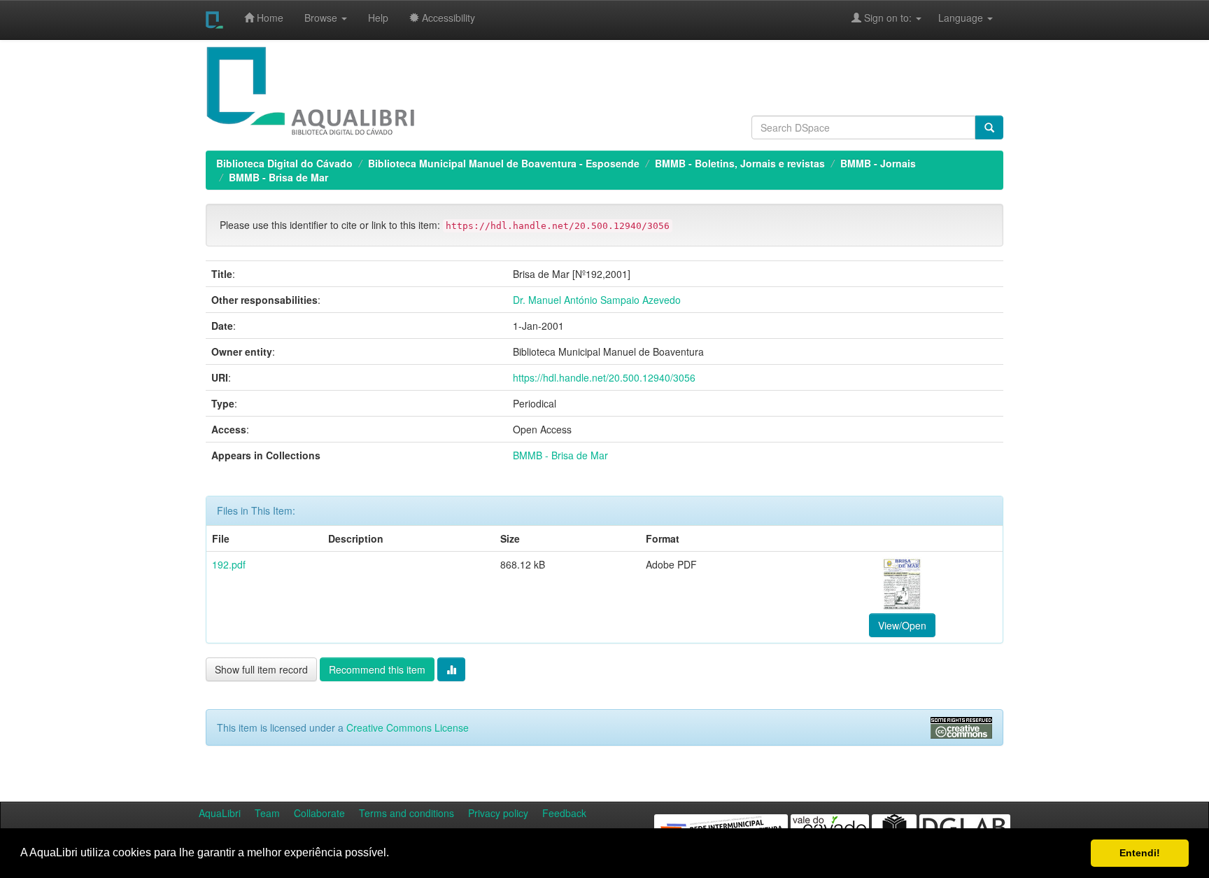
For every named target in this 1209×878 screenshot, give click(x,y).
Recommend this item (377, 669)
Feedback (564, 813)
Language (953, 18)
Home (268, 18)
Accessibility (447, 18)
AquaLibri (220, 813)
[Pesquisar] (989, 127)
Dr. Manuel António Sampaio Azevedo (597, 300)
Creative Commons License (407, 727)
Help (378, 18)
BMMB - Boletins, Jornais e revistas (740, 163)
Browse (322, 18)
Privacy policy (498, 813)
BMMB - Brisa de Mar (278, 177)
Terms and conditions (406, 813)
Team (267, 813)
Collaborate (319, 813)
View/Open (902, 625)
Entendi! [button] (1139, 852)
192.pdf (229, 564)
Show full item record (261, 669)
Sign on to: (887, 18)
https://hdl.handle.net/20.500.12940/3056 (604, 377)
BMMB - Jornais (878, 163)
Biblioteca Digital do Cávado (284, 163)
